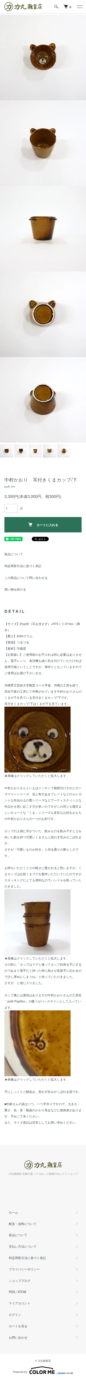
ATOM (22, 1292)
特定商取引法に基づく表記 (22, 566)
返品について (13, 554)
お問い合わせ (18, 1337)
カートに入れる (47, 525)
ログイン (15, 1314)
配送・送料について (23, 1223)
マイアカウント (19, 1303)
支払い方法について (23, 1246)
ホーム (13, 1212)
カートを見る (18, 1326)
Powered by (20, 1372)
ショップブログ (19, 1280)
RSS (12, 1292)
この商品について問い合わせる (26, 577)
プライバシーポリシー (24, 1269)
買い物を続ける (15, 589)
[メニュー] (79, 6)
